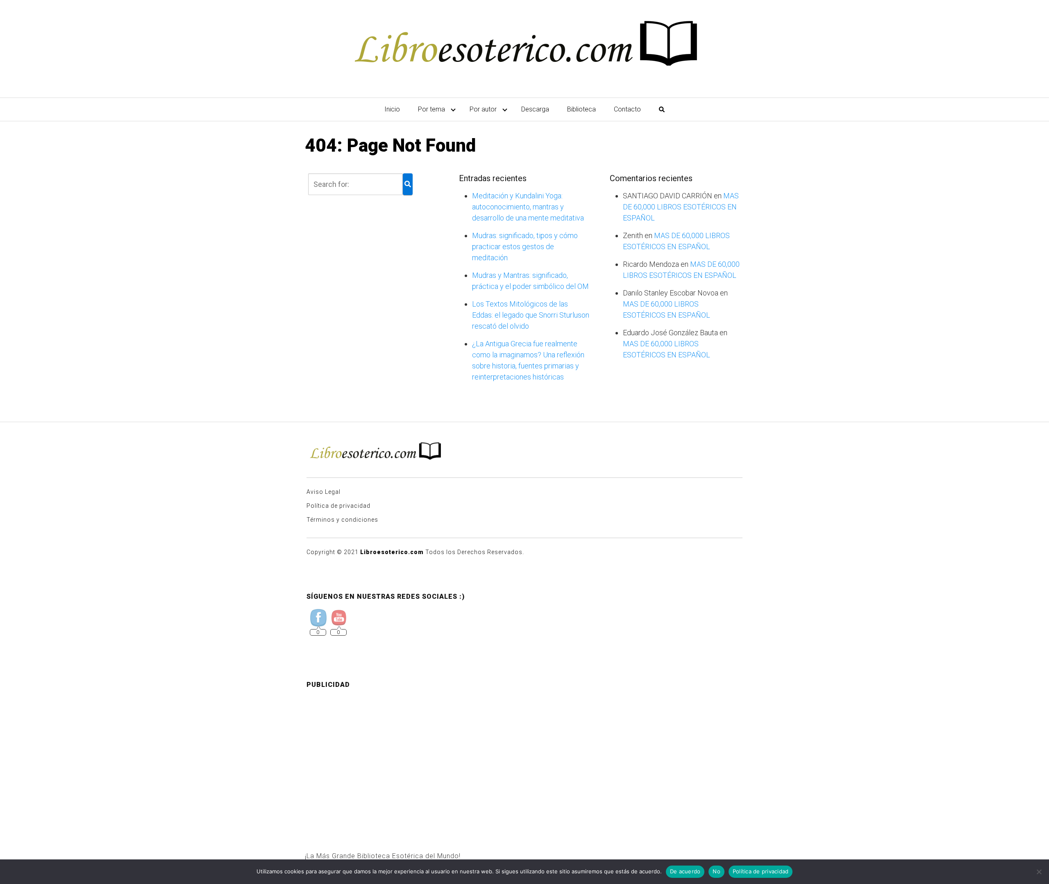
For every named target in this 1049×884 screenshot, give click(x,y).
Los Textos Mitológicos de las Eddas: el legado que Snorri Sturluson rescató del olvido (530, 315)
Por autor (483, 109)
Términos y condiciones (342, 519)
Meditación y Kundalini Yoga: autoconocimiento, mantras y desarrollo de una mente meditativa (528, 206)
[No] (1039, 872)
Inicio (392, 109)
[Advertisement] (524, 752)
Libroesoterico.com (392, 552)
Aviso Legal (324, 492)
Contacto (627, 109)
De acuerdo (685, 871)
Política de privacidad (338, 505)
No (716, 871)
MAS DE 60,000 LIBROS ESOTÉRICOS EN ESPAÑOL (681, 206)
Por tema (431, 109)
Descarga (535, 109)
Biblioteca (581, 109)
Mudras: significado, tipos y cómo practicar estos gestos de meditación (525, 246)
